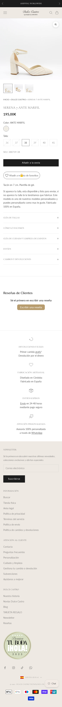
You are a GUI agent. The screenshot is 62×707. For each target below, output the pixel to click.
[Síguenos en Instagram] (13, 667)
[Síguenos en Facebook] (5, 667)
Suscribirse (14, 478)
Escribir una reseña (31, 307)
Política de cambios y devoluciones (21, 530)
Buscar (6, 497)
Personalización (11, 557)
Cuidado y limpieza (12, 563)
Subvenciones (10, 573)
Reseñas (7, 623)
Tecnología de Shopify (41, 684)
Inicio (6, 99)
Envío (23, 403)
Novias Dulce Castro (13, 601)
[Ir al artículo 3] (29, 88)
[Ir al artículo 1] (8, 88)
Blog (5, 606)
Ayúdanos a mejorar (13, 579)
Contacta (8, 546)
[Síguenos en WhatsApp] (30, 667)
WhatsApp (36, 432)
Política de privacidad (14, 513)
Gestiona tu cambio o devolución (20, 568)
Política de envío (11, 524)
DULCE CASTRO (18, 99)
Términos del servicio (13, 519)
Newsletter (8, 617)
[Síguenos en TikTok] (22, 667)
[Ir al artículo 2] (18, 88)
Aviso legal (8, 508)
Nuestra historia (11, 596)
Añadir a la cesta (31, 162)
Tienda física (9, 502)
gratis (38, 351)
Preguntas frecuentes (14, 552)
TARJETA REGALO (12, 612)
